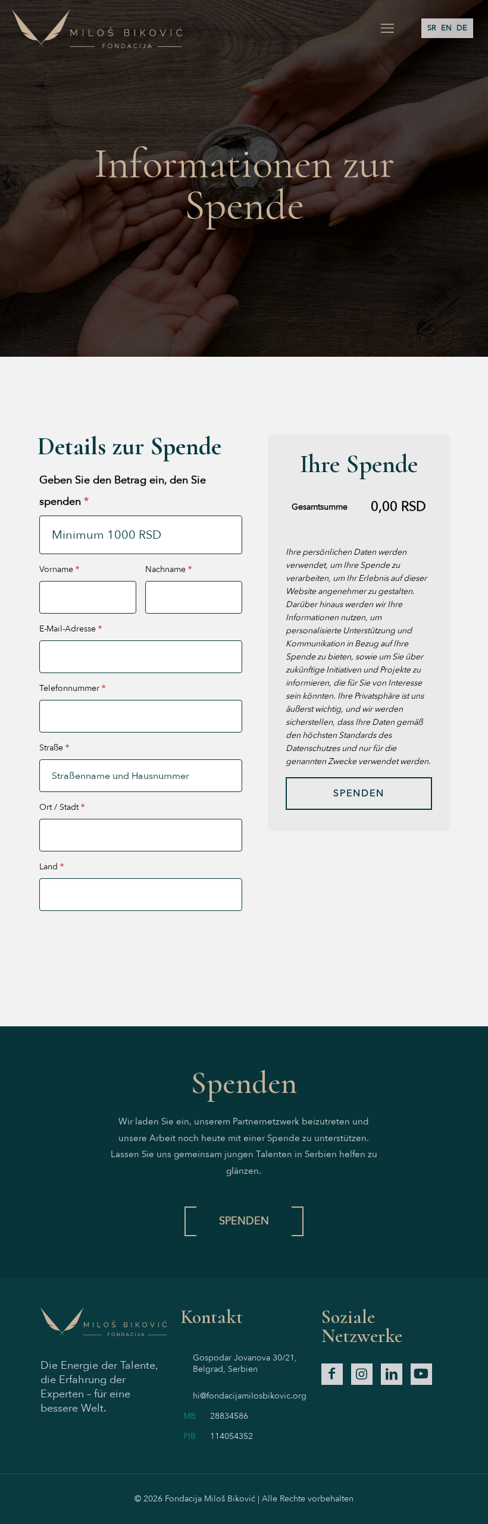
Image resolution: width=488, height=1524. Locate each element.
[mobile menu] (387, 28)
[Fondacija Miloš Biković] (97, 28)
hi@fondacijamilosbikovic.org (249, 1396)
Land (51, 866)
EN (446, 28)
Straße (54, 747)
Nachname (168, 569)
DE (461, 28)
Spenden (358, 793)
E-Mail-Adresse (70, 628)
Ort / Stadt (62, 807)
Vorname (59, 569)
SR (431, 28)
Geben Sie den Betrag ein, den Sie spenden (122, 491)
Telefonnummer (72, 688)
